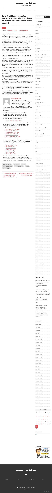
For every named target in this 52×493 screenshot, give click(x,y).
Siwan (36, 243)
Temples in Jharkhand (40, 249)
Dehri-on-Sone (39, 115)
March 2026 (38, 336)
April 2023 (37, 369)
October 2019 (38, 390)
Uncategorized (38, 255)
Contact (28, 11)
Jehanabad (38, 157)
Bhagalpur (37, 39)
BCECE (36, 30)
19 (41, 421)
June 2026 (37, 330)
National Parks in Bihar (40, 210)
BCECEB (37, 33)
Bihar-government (7, 166)
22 (47, 421)
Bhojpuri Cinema (39, 42)
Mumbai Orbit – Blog (11, 153)
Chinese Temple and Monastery (40, 103)
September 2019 (39, 393)
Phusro (37, 216)
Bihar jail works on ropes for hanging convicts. (25, 174)
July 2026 (37, 327)
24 (36, 424)
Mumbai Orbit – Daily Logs (12, 138)
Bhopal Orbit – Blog (10, 146)
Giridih (36, 142)
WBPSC (37, 270)
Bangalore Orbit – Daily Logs (13, 129)
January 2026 (38, 342)
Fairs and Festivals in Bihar (41, 127)
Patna (36, 213)
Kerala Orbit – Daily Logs (12, 135)
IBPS (36, 151)
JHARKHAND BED (39, 163)
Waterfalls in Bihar (39, 267)
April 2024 (37, 366)
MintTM (28, 489)
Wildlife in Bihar (39, 273)
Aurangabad (38, 27)
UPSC (36, 258)
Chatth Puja (38, 96)
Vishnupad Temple (39, 264)
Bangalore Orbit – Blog (11, 145)
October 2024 (38, 360)
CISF (36, 109)
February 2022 (38, 375)
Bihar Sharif (38, 62)
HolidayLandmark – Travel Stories (14, 120)
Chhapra (37, 99)
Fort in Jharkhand (39, 133)
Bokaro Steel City (39, 87)
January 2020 (38, 381)
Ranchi (37, 231)
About (22, 11)
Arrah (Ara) (38, 24)
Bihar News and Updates (41, 54)
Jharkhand (37, 160)
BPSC (36, 90)
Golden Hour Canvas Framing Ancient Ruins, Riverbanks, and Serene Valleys (41, 314)
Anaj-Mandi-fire (7, 164)
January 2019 (38, 405)
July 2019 (37, 399)
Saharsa (37, 237)
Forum (34, 11)
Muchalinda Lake (39, 195)
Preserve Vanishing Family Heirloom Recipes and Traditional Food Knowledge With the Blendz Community (42, 292)
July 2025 (37, 345)
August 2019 (38, 396)
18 (38, 421)
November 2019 (39, 387)
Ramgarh (37, 228)
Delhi (27, 166)
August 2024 (38, 363)
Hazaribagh (38, 148)
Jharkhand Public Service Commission (41, 170)
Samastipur (38, 240)
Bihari (36, 68)
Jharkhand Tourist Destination (42, 174)
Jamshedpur (38, 154)
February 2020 (38, 378)
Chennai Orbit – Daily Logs (12, 132)
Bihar (3, 28)
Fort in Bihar (38, 130)
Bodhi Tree (37, 81)
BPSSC (36, 93)
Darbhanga (38, 112)
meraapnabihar (26, 3)
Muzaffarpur (38, 204)
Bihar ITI (37, 51)
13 (43, 419)
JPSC (36, 180)
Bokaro (37, 84)
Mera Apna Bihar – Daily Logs (13, 136)
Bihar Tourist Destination (41, 65)
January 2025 (38, 354)
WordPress (48, 491)
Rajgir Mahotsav (39, 225)
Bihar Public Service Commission (40, 58)
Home (17, 11)
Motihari (37, 192)
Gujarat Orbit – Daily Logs (12, 133)
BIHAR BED (37, 48)
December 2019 (39, 384)
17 (36, 421)
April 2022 (37, 372)
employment (38, 124)
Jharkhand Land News (40, 166)
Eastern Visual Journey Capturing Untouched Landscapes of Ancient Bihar (41, 300)
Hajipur (37, 145)
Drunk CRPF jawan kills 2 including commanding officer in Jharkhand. (9, 175)
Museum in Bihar (39, 201)
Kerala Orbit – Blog (10, 151)
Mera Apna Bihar (10, 152)
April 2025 (37, 351)
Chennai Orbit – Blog (11, 148)
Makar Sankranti (39, 189)
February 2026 (38, 339)
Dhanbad (37, 121)
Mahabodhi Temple (40, 186)
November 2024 (39, 357)
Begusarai (37, 36)
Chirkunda (37, 106)
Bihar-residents (19, 166)
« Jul (36, 428)
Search (47, 17)
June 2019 (37, 402)
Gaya (36, 139)
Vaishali (37, 261)
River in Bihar (38, 234)
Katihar (37, 183)
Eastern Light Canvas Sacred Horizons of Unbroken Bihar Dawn (41, 307)
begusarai (16, 164)
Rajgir (36, 222)
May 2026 (37, 333)
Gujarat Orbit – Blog (11, 149)
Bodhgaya (37, 74)
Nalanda (37, 207)
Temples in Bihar (39, 246)
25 (38, 424)
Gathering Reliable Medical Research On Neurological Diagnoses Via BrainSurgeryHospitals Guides (42, 283)
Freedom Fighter (39, 136)
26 (41, 424)
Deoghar (37, 118)
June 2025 (37, 348)
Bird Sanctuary (38, 71)
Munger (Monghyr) (39, 198)
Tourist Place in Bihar (40, 252)
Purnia (36, 219)
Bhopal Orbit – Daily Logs (12, 130)
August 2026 (38, 324)
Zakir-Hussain (6, 168)
